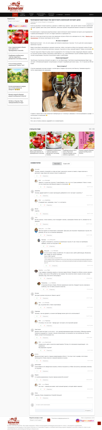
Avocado (37, 169)
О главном (59, 14)
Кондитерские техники (36, 22)
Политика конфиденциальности (60, 418)
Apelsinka (47, 200)
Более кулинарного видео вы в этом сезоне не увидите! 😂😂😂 (17, 87)
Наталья (56, 250)
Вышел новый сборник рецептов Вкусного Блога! (17, 95)
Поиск (15, 14)
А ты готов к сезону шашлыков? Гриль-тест (16, 64)
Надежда (47, 320)
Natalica (41, 270)
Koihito (36, 354)
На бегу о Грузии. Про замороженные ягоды (16, 101)
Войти (91, 14)
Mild (40, 180)
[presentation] (90, 129)
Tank (36, 217)
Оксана (47, 302)
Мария (47, 384)
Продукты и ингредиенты (48, 22)
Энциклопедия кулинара (41, 14)
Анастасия (48, 342)
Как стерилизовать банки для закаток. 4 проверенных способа (17, 48)
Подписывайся (20, 26)
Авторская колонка (51, 14)
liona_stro (41, 228)
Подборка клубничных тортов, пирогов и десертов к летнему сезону (18, 57)
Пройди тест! (31, 14)
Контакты (67, 14)
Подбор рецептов (22, 14)
